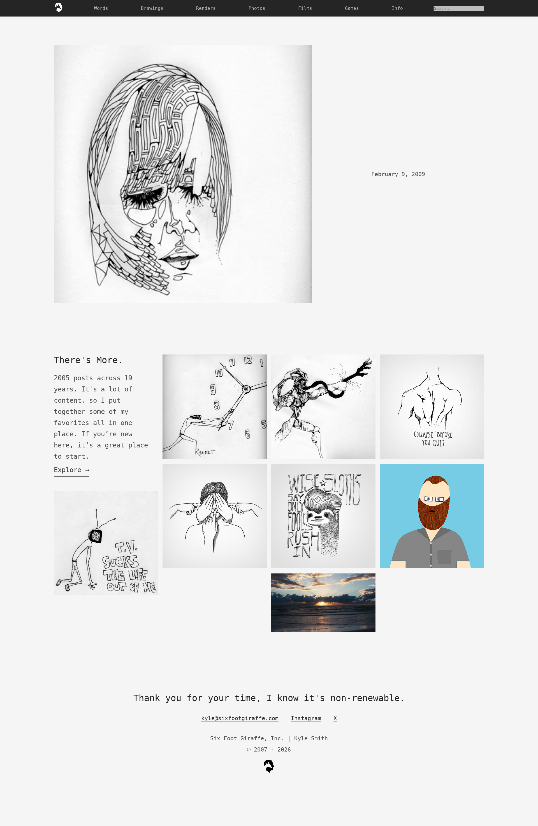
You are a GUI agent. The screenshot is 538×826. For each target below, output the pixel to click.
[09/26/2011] (432, 457)
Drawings (152, 8)
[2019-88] (215, 567)
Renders (206, 8)
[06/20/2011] (432, 567)
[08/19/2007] (215, 457)
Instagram (306, 718)
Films (305, 8)
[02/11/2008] (323, 457)
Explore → (71, 470)
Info (397, 8)
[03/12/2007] (106, 594)
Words (101, 8)
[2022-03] (323, 631)
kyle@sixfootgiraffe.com (240, 718)
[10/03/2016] (323, 567)
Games (352, 8)
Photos (257, 8)
